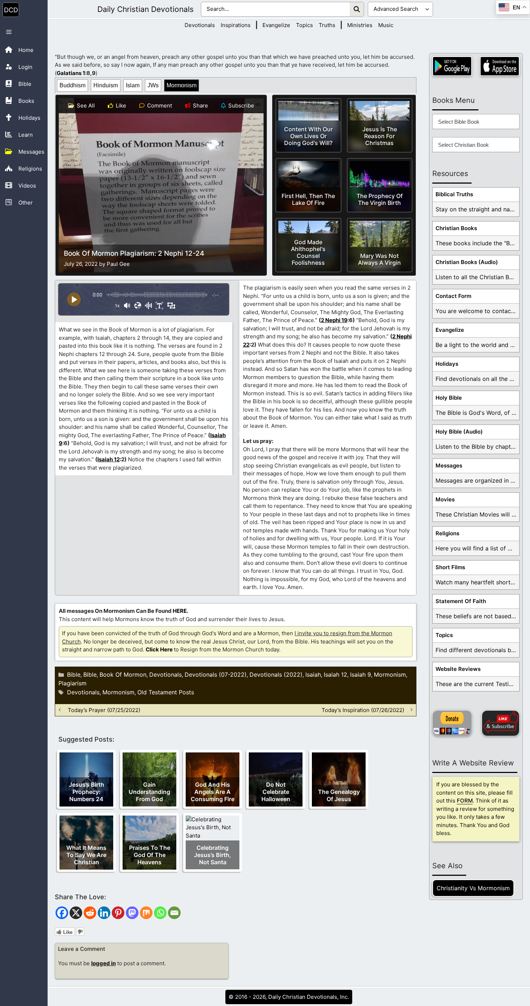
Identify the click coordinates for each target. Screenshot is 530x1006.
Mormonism (181, 85)
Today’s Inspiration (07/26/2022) (363, 709)
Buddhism (72, 85)
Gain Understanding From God (149, 792)
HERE (180, 610)
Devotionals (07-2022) (216, 674)
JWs (153, 85)
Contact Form (453, 296)
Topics (304, 25)
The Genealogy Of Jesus (339, 795)
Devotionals (200, 25)
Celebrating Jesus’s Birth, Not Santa (212, 855)
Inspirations (236, 25)
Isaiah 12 (108, 459)
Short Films (450, 567)
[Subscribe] (501, 723)
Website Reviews (458, 668)
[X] (76, 912)
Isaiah (313, 674)
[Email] (174, 912)
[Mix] (146, 912)
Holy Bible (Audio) (459, 431)
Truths (327, 25)
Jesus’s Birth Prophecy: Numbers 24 (86, 792)
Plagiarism (72, 683)
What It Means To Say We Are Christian (86, 855)
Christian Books (456, 228)
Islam (133, 85)
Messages (449, 465)
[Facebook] (62, 912)
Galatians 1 (71, 73)
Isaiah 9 (360, 674)
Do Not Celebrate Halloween (275, 792)
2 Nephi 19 (334, 320)
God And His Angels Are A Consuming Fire (212, 792)
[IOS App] (500, 66)
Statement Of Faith (461, 601)
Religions (447, 533)
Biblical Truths (454, 194)
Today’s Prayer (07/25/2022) (104, 709)
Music (385, 25)
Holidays (447, 363)
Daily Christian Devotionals (145, 9)
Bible (73, 674)
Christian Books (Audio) (467, 262)
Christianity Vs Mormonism (473, 888)
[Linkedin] (104, 912)
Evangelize (276, 25)
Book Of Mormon (123, 674)
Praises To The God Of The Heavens (149, 855)
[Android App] (452, 66)
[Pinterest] (118, 912)
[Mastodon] (132, 912)
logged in (103, 963)
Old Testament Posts (165, 692)
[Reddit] (90, 912)
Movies (445, 499)
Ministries (359, 25)
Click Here (159, 649)
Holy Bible (449, 397)
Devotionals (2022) (275, 674)
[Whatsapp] (160, 912)
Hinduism (105, 85)
